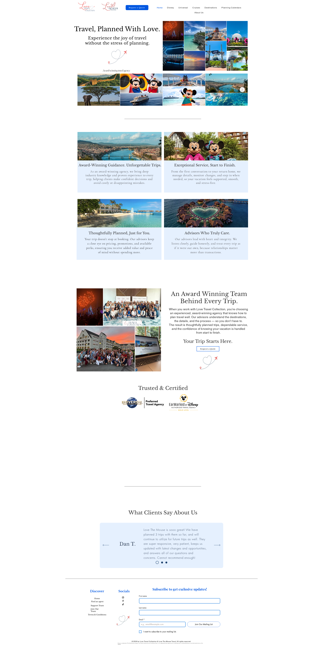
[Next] (217, 545)
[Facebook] (123, 601)
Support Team (97, 605)
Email (142, 619)
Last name (142, 608)
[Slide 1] (157, 562)
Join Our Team (95, 610)
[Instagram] (123, 597)
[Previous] (106, 545)
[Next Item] (242, 89)
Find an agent (97, 601)
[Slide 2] (161, 562)
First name (143, 596)
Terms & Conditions (97, 615)
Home (97, 598)
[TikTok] (123, 604)
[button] (170, 7)
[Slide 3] (166, 562)
